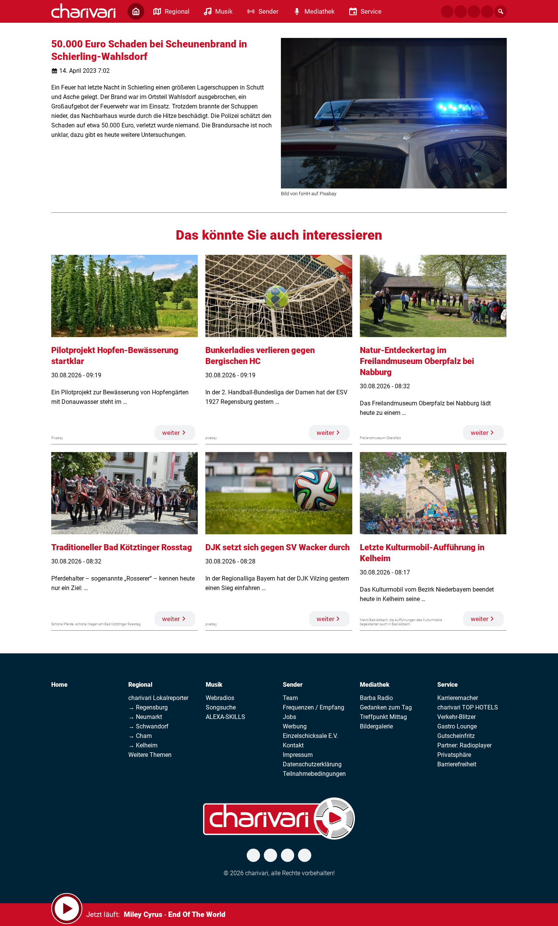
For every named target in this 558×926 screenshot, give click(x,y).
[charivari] (83, 10)
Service (447, 684)
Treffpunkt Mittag (383, 716)
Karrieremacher (457, 698)
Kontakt (293, 745)
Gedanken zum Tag (386, 707)
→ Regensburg (148, 707)
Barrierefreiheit (456, 764)
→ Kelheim (143, 745)
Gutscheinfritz (456, 735)
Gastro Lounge (457, 726)
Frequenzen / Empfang (313, 707)
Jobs (289, 716)
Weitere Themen (150, 754)
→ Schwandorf (148, 726)
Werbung (295, 726)
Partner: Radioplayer (464, 745)
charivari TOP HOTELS (467, 707)
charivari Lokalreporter (158, 698)
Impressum (298, 754)
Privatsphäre (454, 754)
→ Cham (140, 735)
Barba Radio (376, 698)
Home (59, 684)
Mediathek (374, 684)
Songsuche (221, 707)
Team (290, 698)
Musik (214, 684)
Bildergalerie (376, 726)
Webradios (220, 698)
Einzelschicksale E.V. (310, 735)
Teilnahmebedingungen (314, 773)
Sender (293, 684)
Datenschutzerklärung (312, 764)
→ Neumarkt (145, 716)
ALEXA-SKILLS (225, 716)
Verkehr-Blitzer (456, 716)
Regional (140, 684)
